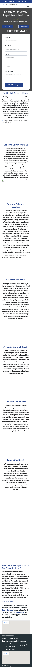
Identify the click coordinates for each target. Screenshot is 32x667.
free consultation (18, 612)
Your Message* (9, 71)
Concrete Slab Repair (16, 279)
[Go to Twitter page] (20, 645)
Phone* (7, 54)
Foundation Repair (16, 460)
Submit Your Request (14, 85)
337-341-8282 (22, 2)
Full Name (8, 37)
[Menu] (28, 6)
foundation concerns (22, 107)
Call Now (7, 26)
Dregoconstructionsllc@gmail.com (14, 641)
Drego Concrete (7, 610)
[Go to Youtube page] (24, 645)
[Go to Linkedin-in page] (22, 645)
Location (7, 63)
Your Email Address (10, 46)
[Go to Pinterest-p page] (26, 645)
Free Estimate (23, 26)
